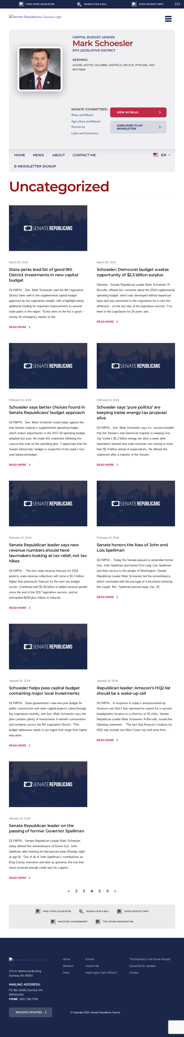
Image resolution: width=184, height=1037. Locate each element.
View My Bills (127, 112)
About (58, 155)
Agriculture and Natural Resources (85, 124)
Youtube (169, 1012)
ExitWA (89, 959)
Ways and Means (82, 115)
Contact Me (84, 155)
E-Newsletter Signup (35, 166)
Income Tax (92, 966)
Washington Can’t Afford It (101, 972)
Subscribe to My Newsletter (130, 127)
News (38, 155)
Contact (134, 972)
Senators (68, 966)
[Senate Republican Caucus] (40, 19)
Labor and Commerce (85, 133)
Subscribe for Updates (142, 966)
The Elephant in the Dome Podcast (150, 959)
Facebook (141, 1012)
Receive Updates (29, 1012)
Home (19, 155)
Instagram (150, 1012)
